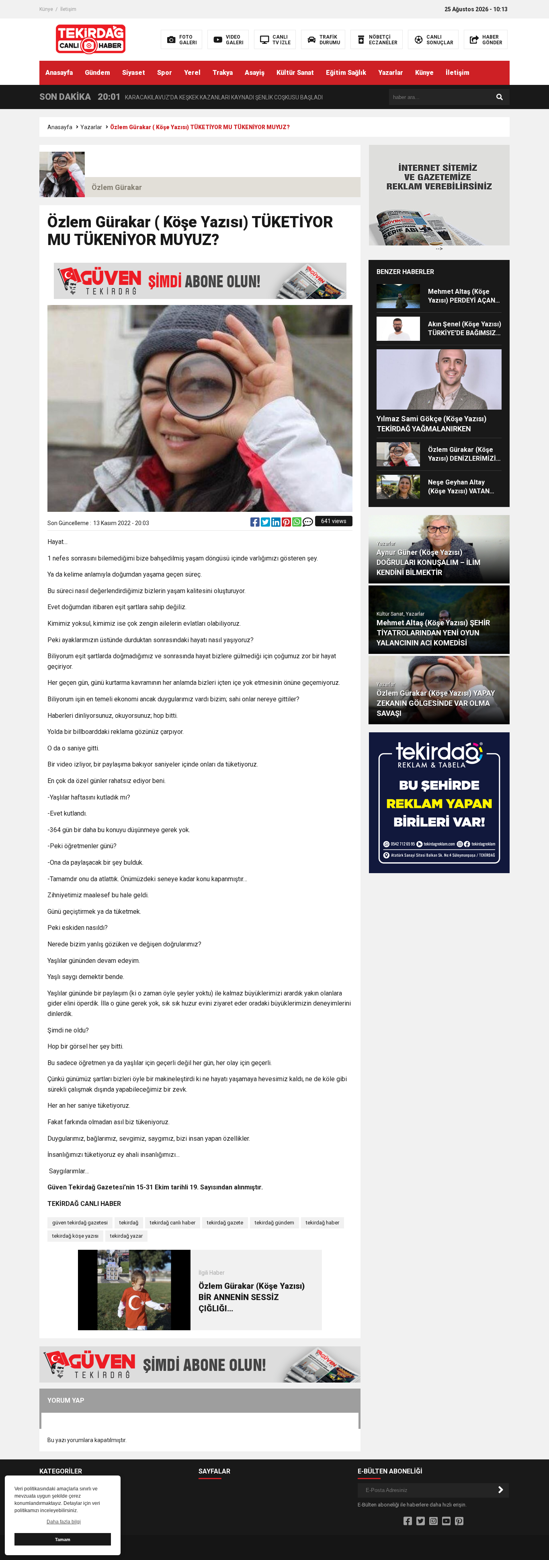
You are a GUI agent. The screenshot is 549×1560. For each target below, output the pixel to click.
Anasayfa (59, 72)
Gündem (97, 72)
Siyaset (133, 72)
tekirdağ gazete (225, 1223)
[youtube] (446, 1521)
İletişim (68, 9)
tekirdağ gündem (274, 1223)
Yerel (192, 72)
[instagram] (433, 1521)
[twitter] (266, 524)
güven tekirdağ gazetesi (80, 1223)
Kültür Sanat (295, 72)
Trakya (223, 72)
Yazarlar (390, 72)
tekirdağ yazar (126, 1236)
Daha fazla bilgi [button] (64, 1522)
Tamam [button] (62, 1539)
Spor (164, 72)
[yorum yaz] (308, 524)
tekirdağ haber (322, 1223)
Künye (46, 9)
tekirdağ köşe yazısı (75, 1236)
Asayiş (254, 72)
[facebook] (255, 524)
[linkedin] (276, 524)
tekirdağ (128, 1223)
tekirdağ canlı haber (172, 1223)
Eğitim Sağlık (346, 72)
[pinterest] (287, 524)
